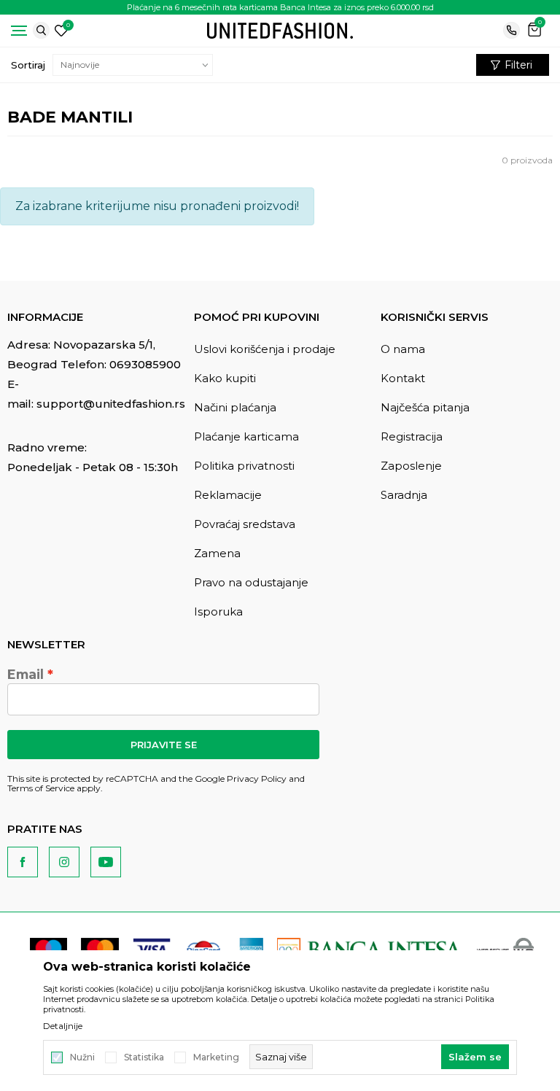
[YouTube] (105, 862)
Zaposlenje (411, 466)
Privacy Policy (257, 778)
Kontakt (403, 378)
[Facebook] (22, 862)
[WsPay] (505, 949)
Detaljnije (62, 1026)
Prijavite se (164, 744)
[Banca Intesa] (370, 949)
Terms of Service (40, 788)
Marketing (216, 1057)
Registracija (412, 436)
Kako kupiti (225, 378)
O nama (403, 349)
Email (25, 674)
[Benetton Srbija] (280, 29)
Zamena (217, 553)
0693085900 (145, 364)
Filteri (518, 64)
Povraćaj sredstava (244, 524)
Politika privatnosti (244, 466)
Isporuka (218, 611)
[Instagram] (64, 862)
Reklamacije (228, 495)
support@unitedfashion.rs (110, 404)
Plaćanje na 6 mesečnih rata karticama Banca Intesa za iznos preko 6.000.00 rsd (280, 7)
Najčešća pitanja (425, 407)
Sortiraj (28, 65)
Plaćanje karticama (246, 436)
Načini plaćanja (235, 407)
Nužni (82, 1057)
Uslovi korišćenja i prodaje (264, 349)
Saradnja (404, 495)
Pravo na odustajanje (251, 582)
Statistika (144, 1057)
